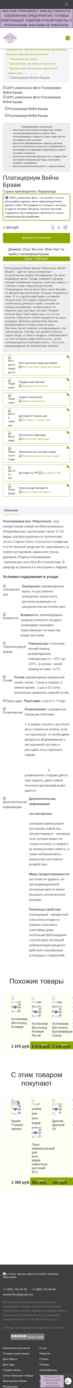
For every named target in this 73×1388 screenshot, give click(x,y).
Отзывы (44, 1364)
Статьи (44, 1359)
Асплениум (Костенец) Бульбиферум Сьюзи (57, 1029)
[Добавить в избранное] (66, 89)
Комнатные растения (23, 58)
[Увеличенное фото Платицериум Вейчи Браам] (36, 90)
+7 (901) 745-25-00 (15, 1289)
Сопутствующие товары (18, 1375)
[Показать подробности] (39, 366)
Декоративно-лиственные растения (32, 63)
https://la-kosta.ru (46, 1319)
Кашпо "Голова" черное (16, 1125)
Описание (11, 510)
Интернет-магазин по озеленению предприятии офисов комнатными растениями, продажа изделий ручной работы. (36, 49)
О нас (43, 1348)
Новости (45, 1353)
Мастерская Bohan (15, 1381)
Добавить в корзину (36, 237)
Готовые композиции (16, 1353)
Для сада (9, 1364)
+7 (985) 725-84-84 (44, 1289)
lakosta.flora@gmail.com (18, 1294)
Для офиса (10, 1359)
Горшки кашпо (12, 1370)
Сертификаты (48, 1370)
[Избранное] (40, 38)
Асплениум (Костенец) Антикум (16, 1022)
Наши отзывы (36, 1336)
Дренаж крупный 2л (57, 1125)
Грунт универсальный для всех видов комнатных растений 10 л (36, 1158)
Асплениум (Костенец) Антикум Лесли (36, 1029)
